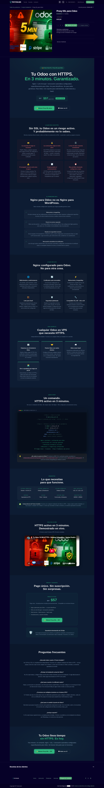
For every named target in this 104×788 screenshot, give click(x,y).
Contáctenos (90, 2)
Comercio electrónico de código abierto (84, 786)
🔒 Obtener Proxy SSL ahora (44, 108)
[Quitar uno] (58, 25)
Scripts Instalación (26, 7)
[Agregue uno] (63, 25)
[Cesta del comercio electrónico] (59, 2)
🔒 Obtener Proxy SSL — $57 (52, 620)
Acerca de (41, 778)
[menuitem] (25, 2)
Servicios (56, 778)
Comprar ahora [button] (84, 25)
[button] (63, 2)
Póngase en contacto (65, 778)
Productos (48, 778)
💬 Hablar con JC (62, 108)
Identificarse (81, 2)
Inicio (34, 778)
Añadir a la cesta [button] (71, 25)
